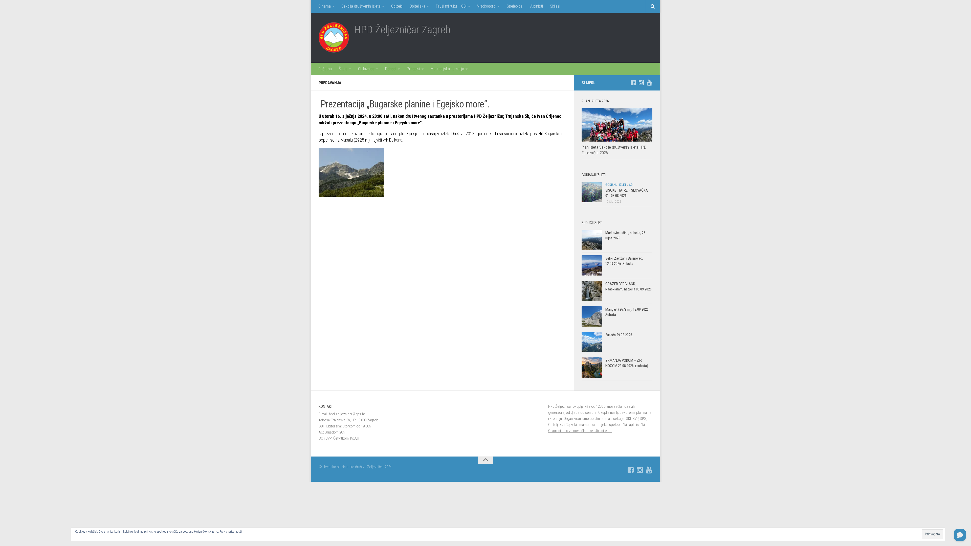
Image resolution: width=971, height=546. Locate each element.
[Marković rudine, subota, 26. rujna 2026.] (592, 240)
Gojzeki (397, 6)
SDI (631, 185)
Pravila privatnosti (231, 531)
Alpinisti (536, 6)
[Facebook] (633, 83)
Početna (325, 68)
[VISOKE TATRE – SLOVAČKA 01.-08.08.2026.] (592, 192)
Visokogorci (486, 6)
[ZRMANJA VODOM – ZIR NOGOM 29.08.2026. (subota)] (592, 367)
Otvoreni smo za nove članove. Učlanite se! (580, 430)
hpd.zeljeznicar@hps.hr (347, 414)
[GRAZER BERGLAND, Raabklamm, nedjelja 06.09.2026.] (592, 291)
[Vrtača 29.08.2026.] (592, 342)
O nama (324, 6)
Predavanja (330, 82)
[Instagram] (641, 83)
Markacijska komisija (447, 68)
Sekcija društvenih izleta (361, 6)
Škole (343, 68)
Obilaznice (366, 68)
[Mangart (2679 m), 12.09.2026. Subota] (592, 316)
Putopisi (413, 68)
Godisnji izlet (615, 185)
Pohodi (390, 68)
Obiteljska (417, 6)
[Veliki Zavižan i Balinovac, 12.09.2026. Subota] (592, 265)
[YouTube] (649, 83)
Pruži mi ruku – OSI (451, 6)
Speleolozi (515, 6)
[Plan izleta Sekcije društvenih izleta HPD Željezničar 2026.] (617, 125)
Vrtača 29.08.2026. (619, 335)
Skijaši (555, 6)
